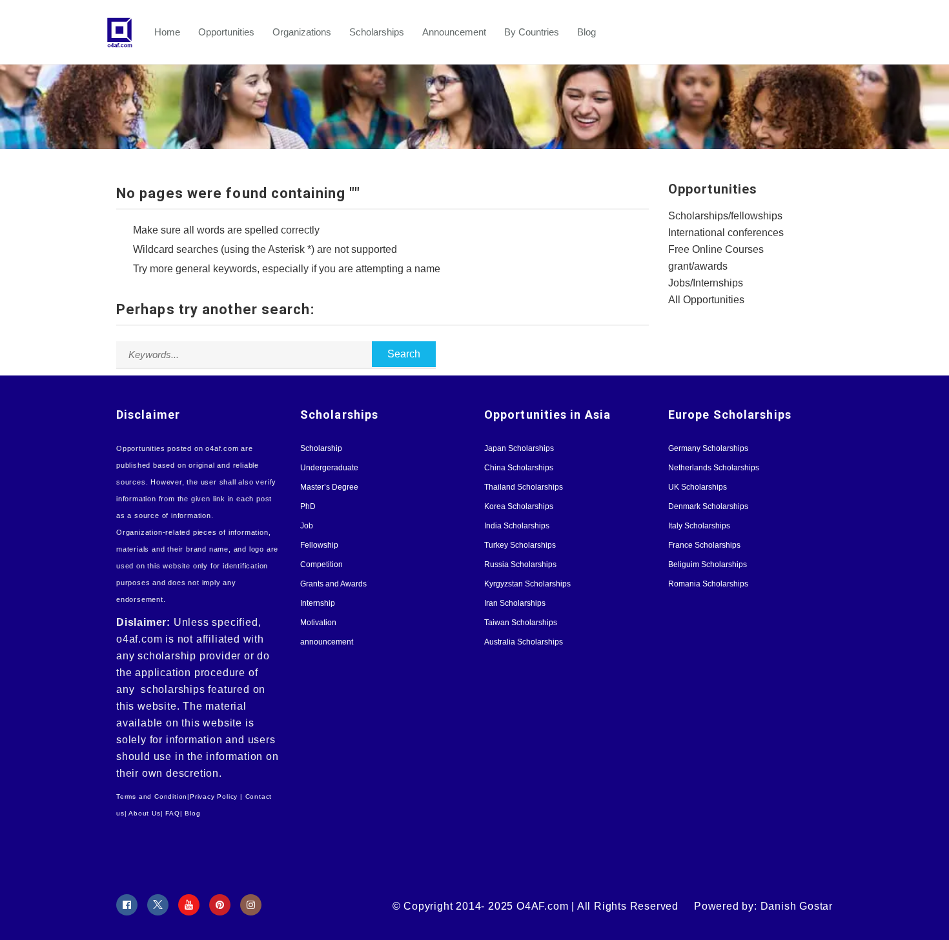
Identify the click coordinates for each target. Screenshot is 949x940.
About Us (144, 813)
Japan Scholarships (519, 448)
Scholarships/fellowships (725, 215)
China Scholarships (518, 467)
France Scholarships (704, 545)
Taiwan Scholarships (520, 622)
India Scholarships (516, 525)
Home (167, 31)
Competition (321, 564)
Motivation (318, 622)
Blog (586, 31)
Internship (317, 603)
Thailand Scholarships (523, 487)
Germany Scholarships (708, 448)
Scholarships (376, 31)
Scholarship (321, 448)
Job (306, 525)
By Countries (531, 31)
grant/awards (698, 266)
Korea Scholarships (518, 506)
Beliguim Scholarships (707, 564)
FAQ (172, 813)
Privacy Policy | (216, 796)
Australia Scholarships (523, 641)
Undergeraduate (329, 467)
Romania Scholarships (708, 583)
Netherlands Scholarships (713, 467)
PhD (308, 506)
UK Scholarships (697, 487)
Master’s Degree (329, 487)
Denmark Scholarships (708, 506)
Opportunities (226, 31)
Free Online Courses (716, 249)
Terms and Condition (151, 796)
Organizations (301, 31)
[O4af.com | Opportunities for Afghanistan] (126, 32)
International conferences (726, 232)
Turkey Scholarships (520, 545)
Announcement (454, 31)
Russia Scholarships (520, 564)
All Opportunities (706, 299)
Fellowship (319, 545)
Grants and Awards (333, 583)
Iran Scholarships (515, 603)
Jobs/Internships (705, 282)
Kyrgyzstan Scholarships (527, 583)
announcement (326, 641)
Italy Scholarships (699, 525)
